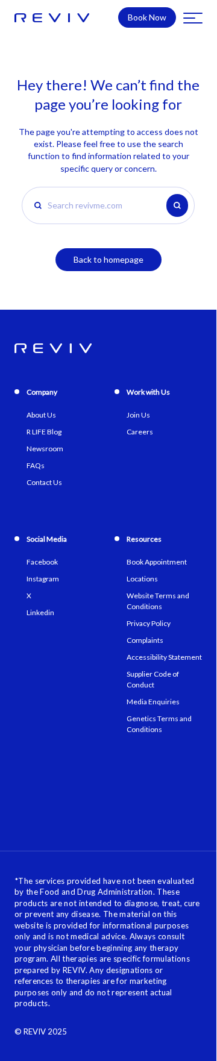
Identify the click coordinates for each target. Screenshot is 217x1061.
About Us (41, 414)
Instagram (43, 578)
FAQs (36, 465)
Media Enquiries (153, 701)
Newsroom (45, 448)
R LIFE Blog (44, 431)
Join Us (138, 414)
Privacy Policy (149, 623)
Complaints (145, 640)
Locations (142, 578)
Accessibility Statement (164, 657)
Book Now (147, 17)
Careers (140, 431)
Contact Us (44, 482)
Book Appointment (157, 561)
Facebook (42, 561)
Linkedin (40, 612)
